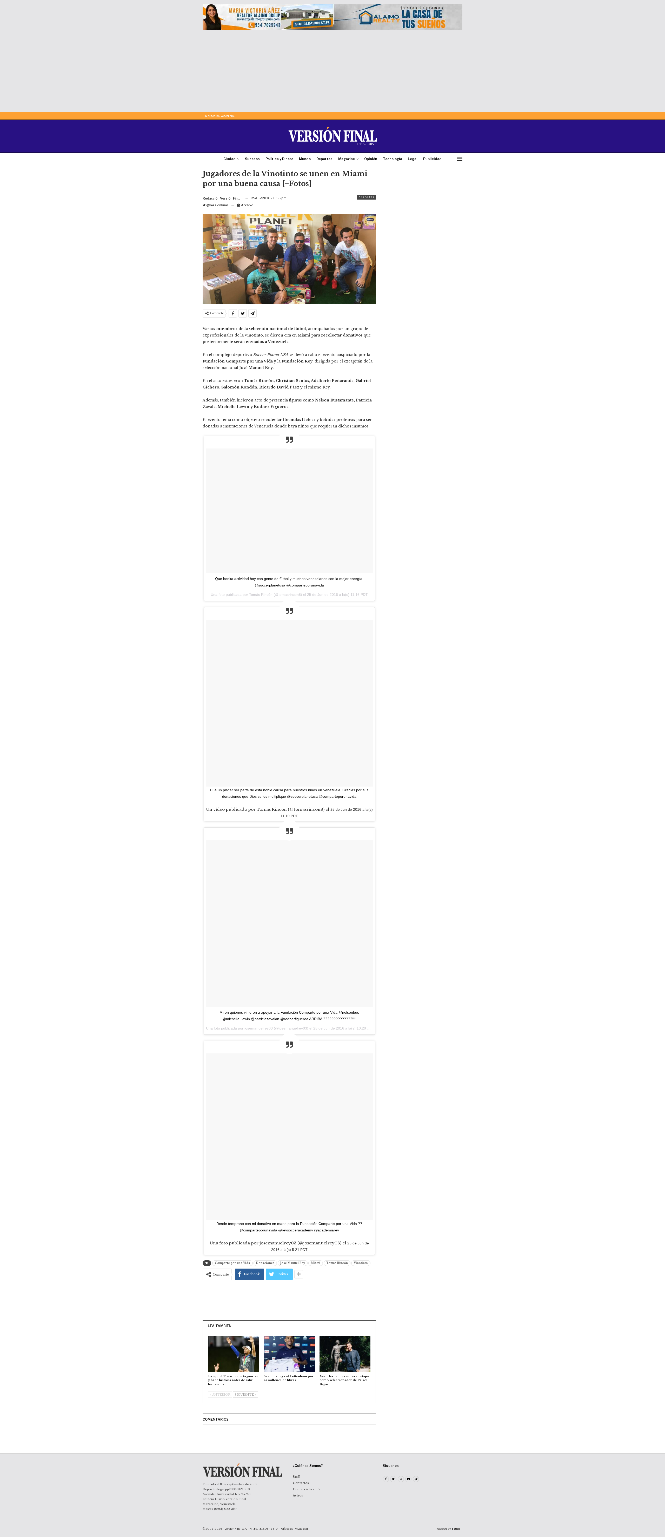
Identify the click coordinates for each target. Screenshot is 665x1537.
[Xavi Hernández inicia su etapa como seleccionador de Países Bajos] (345, 1353)
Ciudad (229, 159)
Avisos (298, 1495)
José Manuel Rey (292, 1263)
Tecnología (392, 159)
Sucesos (252, 159)
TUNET (456, 1529)
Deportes (324, 159)
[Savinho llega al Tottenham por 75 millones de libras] (289, 1353)
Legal (412, 159)
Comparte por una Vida (232, 1263)
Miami (315, 1263)
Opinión (370, 159)
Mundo (305, 159)
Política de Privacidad (294, 1529)
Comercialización (307, 1489)
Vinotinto (361, 1263)
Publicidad (432, 159)
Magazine (346, 159)
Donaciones (265, 1263)
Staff (296, 1477)
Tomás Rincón (337, 1263)
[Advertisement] (332, 68)
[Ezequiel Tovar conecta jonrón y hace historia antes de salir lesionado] (233, 1353)
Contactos (301, 1483)
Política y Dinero (279, 159)
